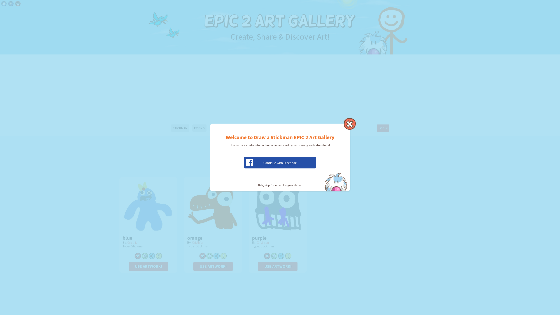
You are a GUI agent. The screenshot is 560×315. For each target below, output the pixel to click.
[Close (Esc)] (350, 124)
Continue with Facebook (280, 163)
